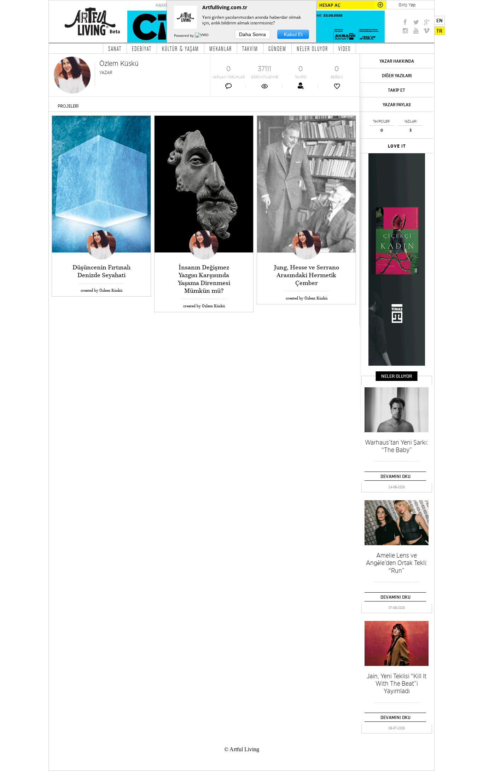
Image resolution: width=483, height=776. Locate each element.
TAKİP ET (396, 90)
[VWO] (202, 35)
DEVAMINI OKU (395, 476)
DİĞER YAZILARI (397, 75)
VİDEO (344, 48)
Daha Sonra (252, 34)
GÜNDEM (277, 48)
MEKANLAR (220, 48)
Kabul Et (293, 34)
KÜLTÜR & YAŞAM (180, 48)
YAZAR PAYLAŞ (397, 104)
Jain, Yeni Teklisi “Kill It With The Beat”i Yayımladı (396, 683)
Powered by (184, 35)
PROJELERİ (68, 106)
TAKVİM (250, 48)
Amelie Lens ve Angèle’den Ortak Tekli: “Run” (396, 563)
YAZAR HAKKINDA (396, 61)
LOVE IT (397, 146)
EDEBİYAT (142, 48)
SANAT (115, 48)
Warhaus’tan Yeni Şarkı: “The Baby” (396, 446)
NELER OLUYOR (312, 48)
